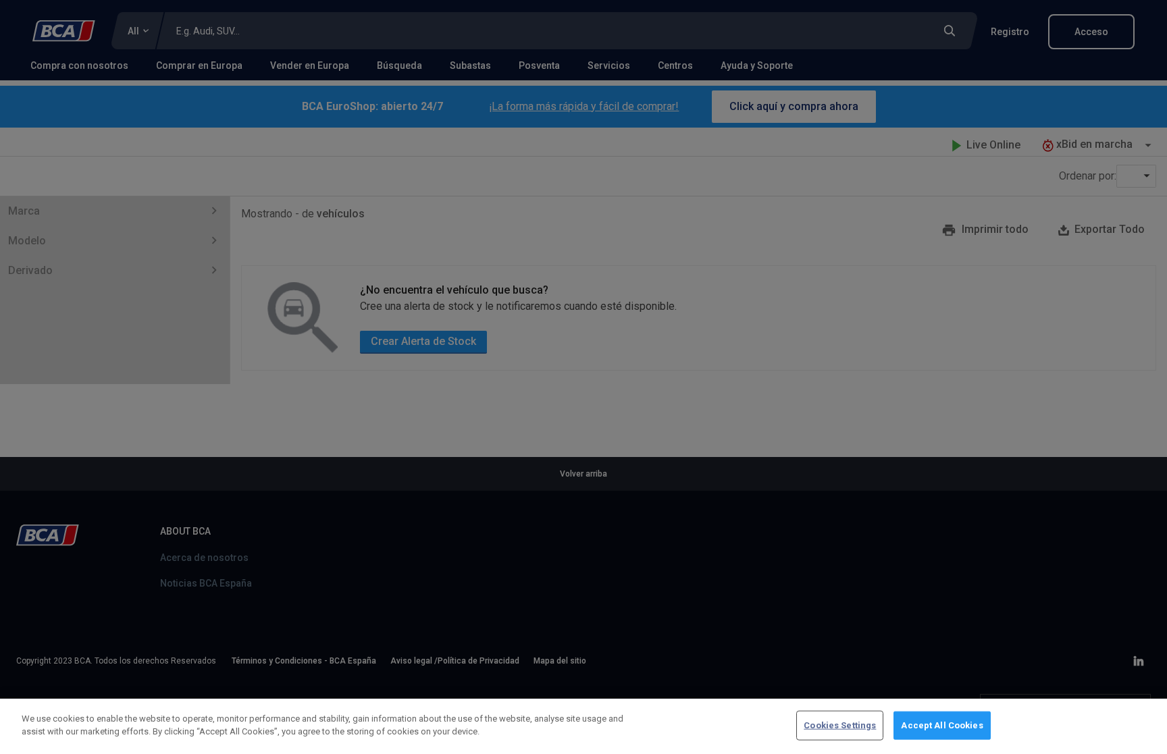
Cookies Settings (840, 725)
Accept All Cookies (942, 725)
